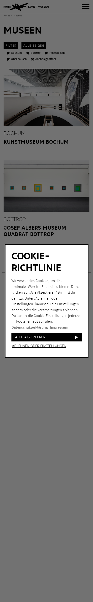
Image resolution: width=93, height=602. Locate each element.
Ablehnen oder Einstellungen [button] (39, 346)
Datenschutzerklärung (29, 327)
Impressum (59, 327)
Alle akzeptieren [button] (30, 337)
